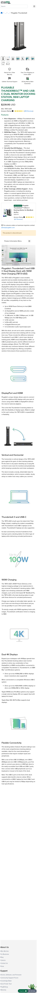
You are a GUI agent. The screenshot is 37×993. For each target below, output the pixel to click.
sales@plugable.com (8, 228)
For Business (4, 954)
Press (2, 966)
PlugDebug (4, 987)
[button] (13, 111)
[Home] (2, 13)
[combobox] (14, 6)
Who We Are (4, 951)
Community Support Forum (9, 978)
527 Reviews (18, 219)
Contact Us (4, 963)
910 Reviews (29, 111)
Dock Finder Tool (6, 984)
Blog (1, 957)
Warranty (3, 990)
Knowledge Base (6, 981)
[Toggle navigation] (34, 6)
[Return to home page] (5, 2)
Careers (3, 960)
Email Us (22, 991)
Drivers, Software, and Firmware (10, 975)
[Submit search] (30, 6)
